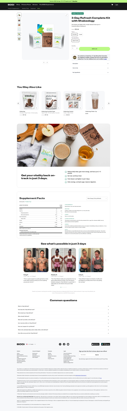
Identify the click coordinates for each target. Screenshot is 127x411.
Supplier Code (66, 361)
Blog (18, 357)
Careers (49, 353)
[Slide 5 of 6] (19, 34)
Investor (49, 357)
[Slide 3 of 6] (19, 24)
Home (18, 353)
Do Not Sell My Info (67, 358)
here (101, 378)
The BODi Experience (46, 4)
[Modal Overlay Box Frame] (90, 355)
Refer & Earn (19, 362)
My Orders (34, 354)
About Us (50, 354)
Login (116, 5)
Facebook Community (21, 358)
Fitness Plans (26, 4)
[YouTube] (68, 344)
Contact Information (52, 356)
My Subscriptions (36, 356)
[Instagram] (60, 344)
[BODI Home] (11, 5)
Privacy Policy (66, 354)
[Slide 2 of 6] (19, 20)
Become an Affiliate (21, 360)
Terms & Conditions (68, 353)
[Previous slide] (44, 62)
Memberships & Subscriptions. (81, 375)
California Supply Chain (68, 362)
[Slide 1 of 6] (19, 15)
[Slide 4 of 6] (19, 29)
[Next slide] (47, 62)
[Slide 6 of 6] (19, 39)
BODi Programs (20, 354)
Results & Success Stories (22, 356)
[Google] (105, 344)
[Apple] (95, 344)
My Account (34, 353)
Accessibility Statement (68, 360)
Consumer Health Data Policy (70, 356)
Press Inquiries (51, 358)
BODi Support (35, 357)
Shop (18, 4)
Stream (35, 4)
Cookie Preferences (67, 357)
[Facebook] (64, 344)
